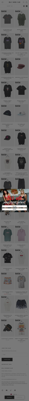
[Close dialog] (28, 190)
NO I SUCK (14, 209)
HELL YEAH (14, 206)
